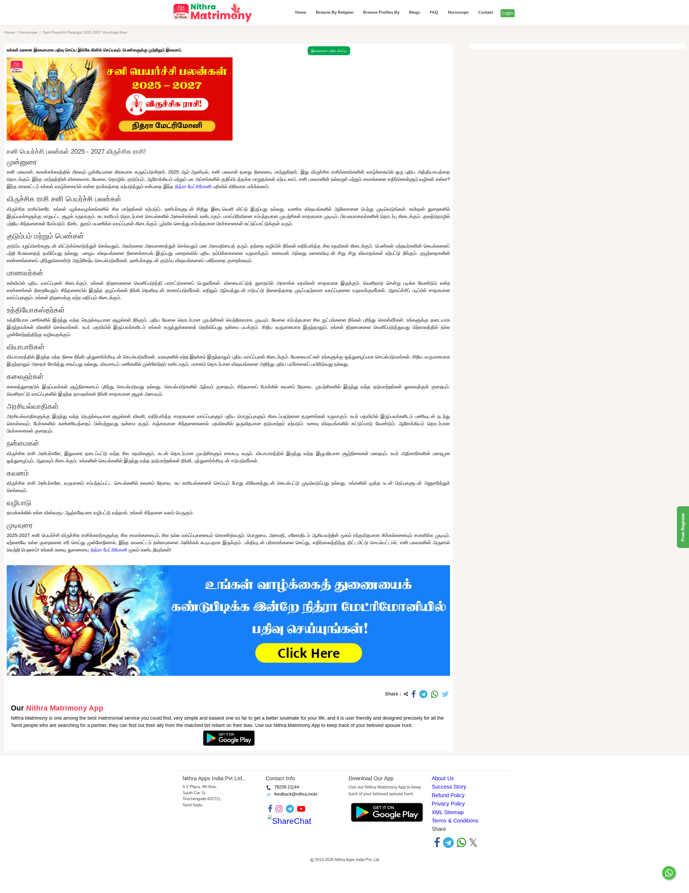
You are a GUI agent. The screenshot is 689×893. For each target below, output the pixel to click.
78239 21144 (286, 787)
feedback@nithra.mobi (295, 794)
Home (300, 12)
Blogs (414, 12)
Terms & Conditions (455, 821)
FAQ (434, 12)
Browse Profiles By (381, 12)
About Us (443, 778)
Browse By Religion (334, 12)
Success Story (449, 787)
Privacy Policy (448, 804)
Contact (485, 12)
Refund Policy (448, 795)
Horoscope (458, 12)
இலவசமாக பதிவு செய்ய (329, 51)
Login (507, 13)
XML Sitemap (448, 812)
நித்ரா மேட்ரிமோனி (193, 186)
